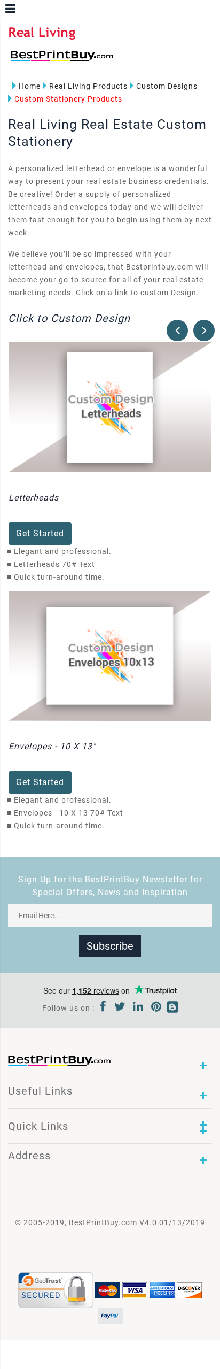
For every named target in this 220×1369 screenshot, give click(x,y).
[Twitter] (120, 1008)
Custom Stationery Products (68, 99)
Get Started (40, 533)
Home (30, 86)
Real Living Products (88, 86)
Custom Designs (167, 86)
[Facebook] (103, 1008)
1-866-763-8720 (134, 60)
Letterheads (34, 498)
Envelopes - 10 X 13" (52, 746)
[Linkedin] (138, 1008)
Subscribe (110, 946)
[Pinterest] (156, 1008)
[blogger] (172, 1008)
